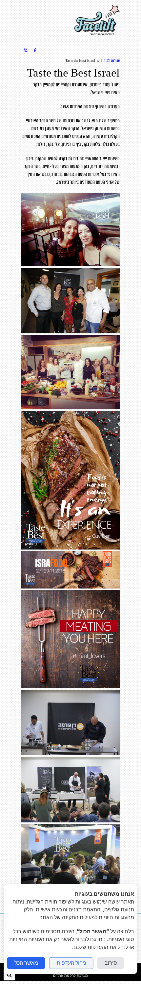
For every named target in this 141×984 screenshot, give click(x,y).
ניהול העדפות (71, 963)
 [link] (25, 50)
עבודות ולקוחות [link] (110, 61)
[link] (97, 20)
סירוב (111, 963)
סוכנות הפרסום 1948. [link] (77, 107)
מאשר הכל (26, 963)
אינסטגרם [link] (80, 85)
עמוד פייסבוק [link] (100, 85)
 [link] (35, 50)
